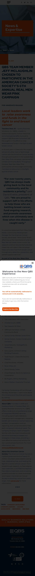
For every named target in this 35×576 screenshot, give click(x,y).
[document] (17, 288)
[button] (32, 263)
